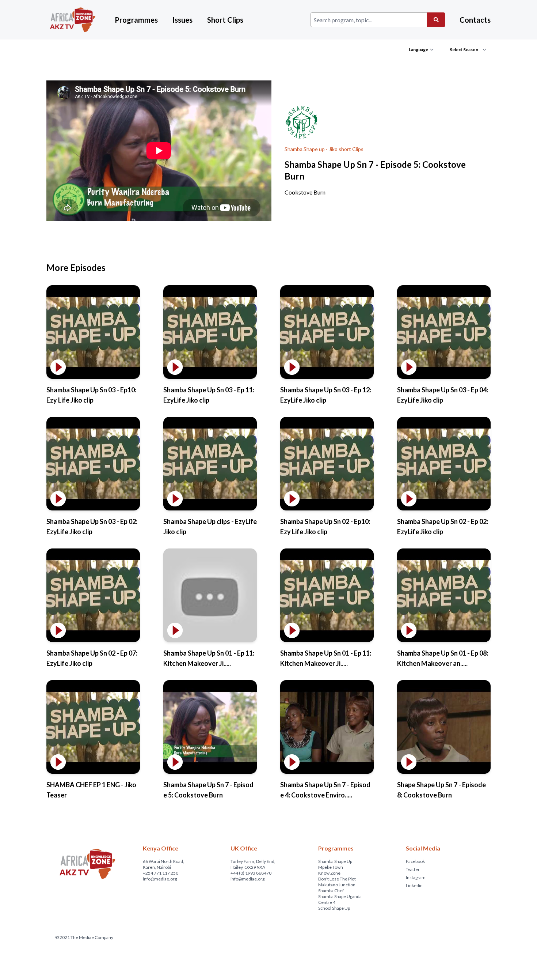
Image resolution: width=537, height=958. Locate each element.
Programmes (136, 19)
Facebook (415, 861)
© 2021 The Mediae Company (84, 937)
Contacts (475, 19)
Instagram (416, 877)
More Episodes (76, 267)
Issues (182, 19)
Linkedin (414, 885)
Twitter (413, 869)
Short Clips (225, 19)
